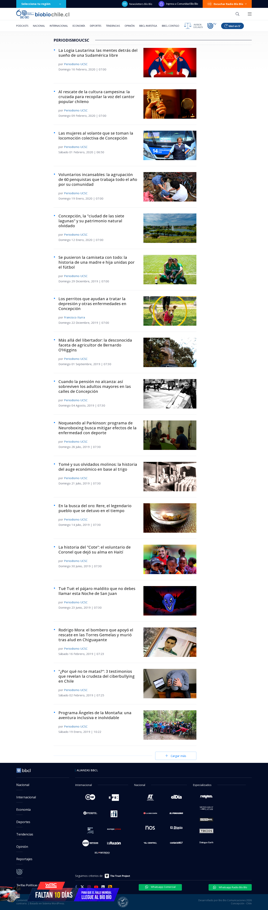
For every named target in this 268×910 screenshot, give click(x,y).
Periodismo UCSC (76, 64)
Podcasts (22, 25)
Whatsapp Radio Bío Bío (232, 887)
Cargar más (178, 756)
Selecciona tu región (35, 4)
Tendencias (113, 25)
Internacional (59, 25)
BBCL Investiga (148, 25)
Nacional (39, 25)
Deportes (95, 25)
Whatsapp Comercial (163, 887)
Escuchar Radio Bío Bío (228, 4)
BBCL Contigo (170, 25)
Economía (79, 25)
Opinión (130, 25)
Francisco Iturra (74, 317)
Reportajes (24, 859)
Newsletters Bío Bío (140, 4)
